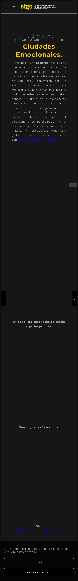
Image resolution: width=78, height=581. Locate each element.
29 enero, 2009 (37, 35)
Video (51, 38)
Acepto (39, 562)
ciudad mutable (28, 40)
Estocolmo (54, 40)
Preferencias (39, 572)
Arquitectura (32, 38)
